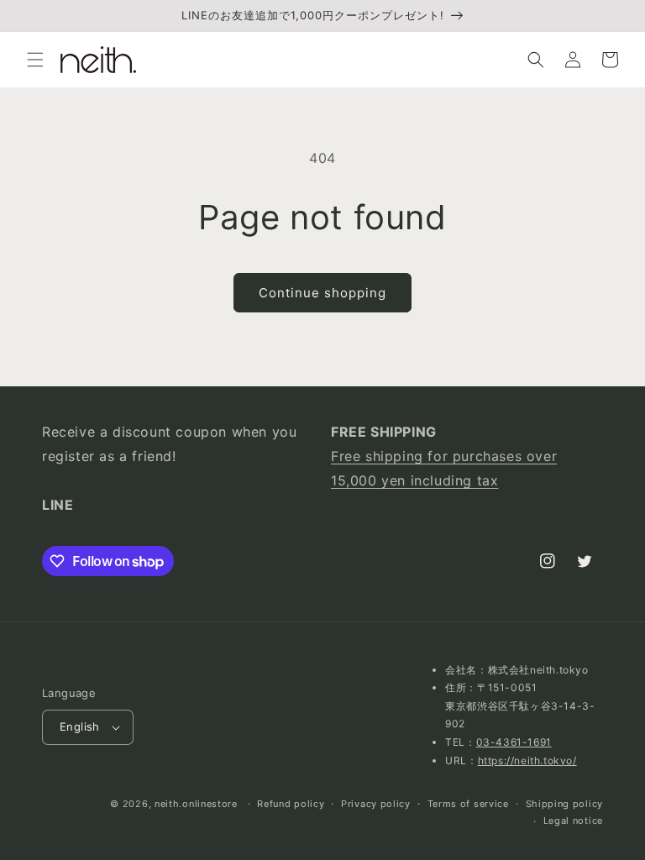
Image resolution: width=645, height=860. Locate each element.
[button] (35, 59)
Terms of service (468, 804)
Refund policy (290, 804)
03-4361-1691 (514, 742)
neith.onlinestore (196, 804)
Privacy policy (376, 804)
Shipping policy (565, 804)
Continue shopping (322, 293)
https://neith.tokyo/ (527, 760)
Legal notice (573, 820)
